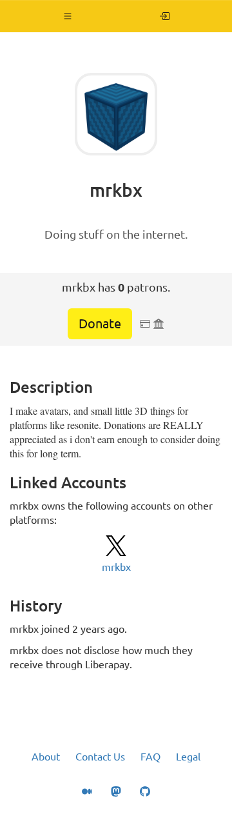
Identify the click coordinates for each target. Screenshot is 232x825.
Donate (100, 323)
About (46, 756)
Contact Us (100, 756)
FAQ (150, 756)
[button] (68, 16)
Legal (188, 756)
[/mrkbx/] (165, 16)
